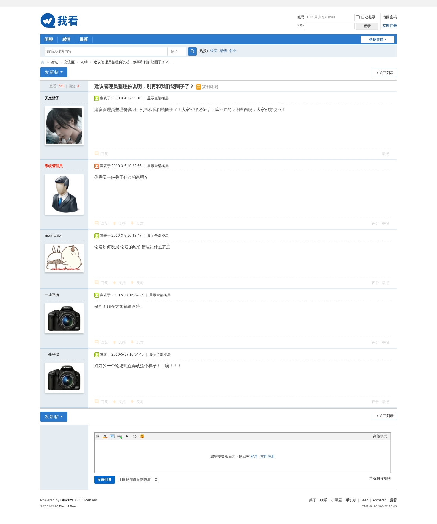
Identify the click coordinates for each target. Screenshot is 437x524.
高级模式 (380, 436)
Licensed (89, 500)
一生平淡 (52, 295)
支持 (122, 223)
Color (105, 436)
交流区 (69, 62)
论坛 (54, 62)
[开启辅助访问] (395, 4)
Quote (127, 436)
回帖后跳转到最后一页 (140, 479)
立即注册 (390, 25)
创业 (232, 51)
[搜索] (192, 51)
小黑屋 (336, 500)
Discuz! (66, 500)
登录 (254, 456)
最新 (84, 39)
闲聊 (49, 39)
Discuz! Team (68, 506)
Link (120, 436)
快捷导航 (376, 39)
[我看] (60, 20)
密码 (300, 25)
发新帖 (52, 72)
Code (135, 436)
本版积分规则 (380, 478)
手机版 (351, 500)
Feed (364, 500)
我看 (42, 62)
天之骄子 (52, 98)
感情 (66, 39)
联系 (323, 500)
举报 (385, 154)
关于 (312, 500)
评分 (375, 223)
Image (112, 436)
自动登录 (368, 17)
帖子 (174, 51)
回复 (104, 154)
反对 (140, 223)
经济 (213, 51)
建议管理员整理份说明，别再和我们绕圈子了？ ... (133, 62)
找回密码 (390, 17)
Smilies (142, 436)
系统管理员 (54, 166)
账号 (300, 17)
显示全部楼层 (158, 98)
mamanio (53, 235)
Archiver (379, 500)
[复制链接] (210, 87)
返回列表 (386, 73)
